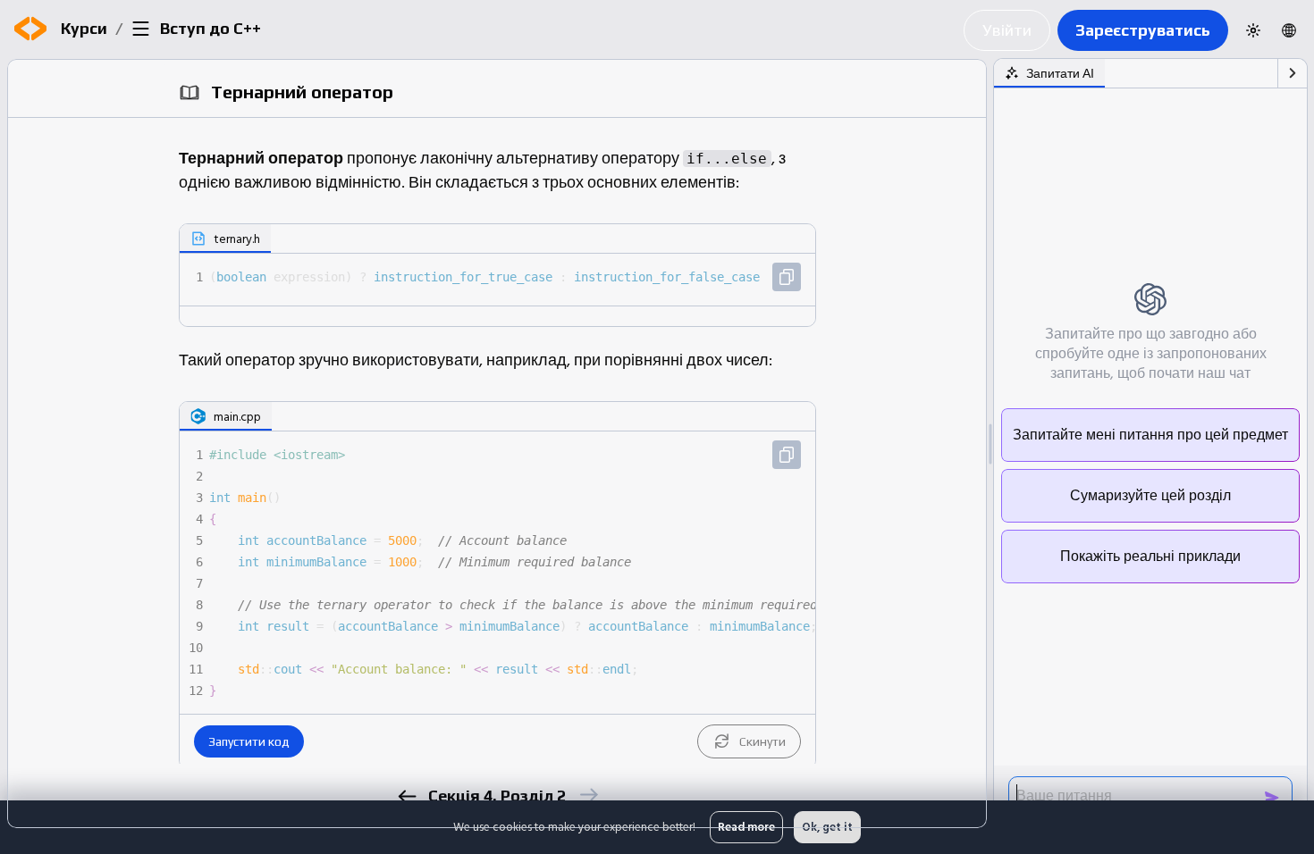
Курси (84, 28)
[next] (588, 794)
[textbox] (510, 277)
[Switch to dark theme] (1253, 30)
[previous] (406, 796)
